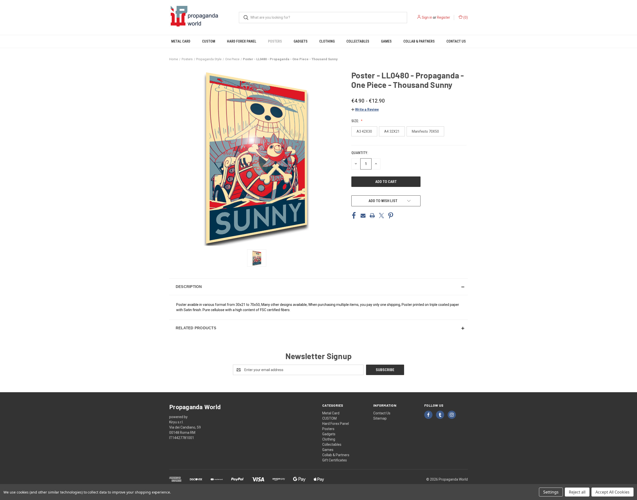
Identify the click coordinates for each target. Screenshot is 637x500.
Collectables (357, 41)
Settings (551, 492)
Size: (355, 121)
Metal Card (180, 41)
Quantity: (359, 153)
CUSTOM (208, 41)
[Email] (363, 215)
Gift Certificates (334, 460)
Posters (275, 41)
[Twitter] (381, 215)
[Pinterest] (390, 215)
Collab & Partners (419, 41)
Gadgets (301, 41)
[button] (365, 109)
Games (386, 41)
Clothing (327, 41)
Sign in (427, 17)
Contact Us (456, 41)
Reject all (577, 492)
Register (443, 17)
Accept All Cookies (612, 492)
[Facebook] (353, 215)
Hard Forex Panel (241, 41)
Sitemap (380, 418)
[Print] (372, 215)
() (465, 17)
